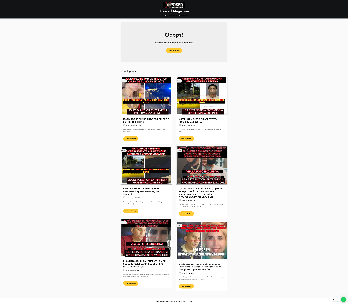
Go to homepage (174, 50)
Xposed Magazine (174, 11)
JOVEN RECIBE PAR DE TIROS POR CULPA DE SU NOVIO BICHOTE (146, 120)
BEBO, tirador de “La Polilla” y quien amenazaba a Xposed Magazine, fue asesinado (141, 191)
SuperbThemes (187, 301)
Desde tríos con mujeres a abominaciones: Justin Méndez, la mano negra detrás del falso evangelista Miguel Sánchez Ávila (201, 266)
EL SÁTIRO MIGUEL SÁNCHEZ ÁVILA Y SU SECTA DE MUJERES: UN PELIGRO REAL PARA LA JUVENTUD (144, 263)
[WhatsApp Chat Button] (343, 299)
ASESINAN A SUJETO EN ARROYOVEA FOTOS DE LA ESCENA (198, 120)
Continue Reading (131, 138)
